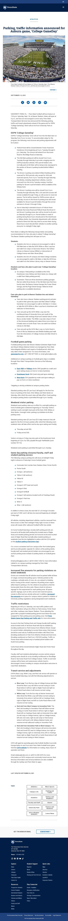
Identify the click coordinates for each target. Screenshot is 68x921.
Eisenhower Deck (23, 374)
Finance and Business (50, 807)
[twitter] (28, 102)
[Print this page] (45, 102)
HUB (22, 369)
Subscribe (44, 832)
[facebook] (22, 102)
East (18, 369)
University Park (34, 807)
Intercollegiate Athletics (34, 813)
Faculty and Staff (34, 802)
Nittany (29, 369)
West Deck (20, 378)
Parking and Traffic (50, 791)
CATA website (22, 748)
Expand (52, 90)
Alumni (49, 802)
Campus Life (34, 792)
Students (34, 797)
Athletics (34, 19)
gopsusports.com (17, 354)
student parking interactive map (27, 542)
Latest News (49, 813)
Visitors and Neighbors (50, 797)
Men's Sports (49, 787)
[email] (39, 102)
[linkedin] (33, 102)
